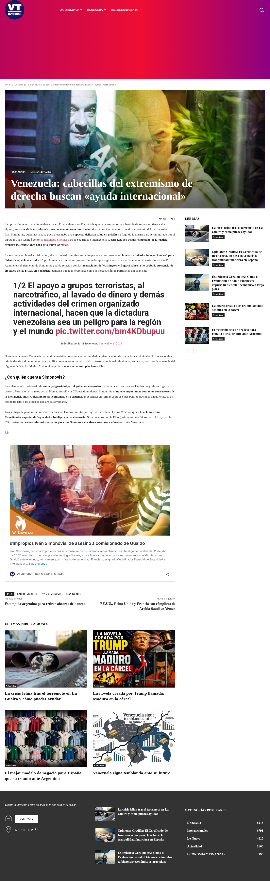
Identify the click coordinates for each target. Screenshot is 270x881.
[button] (261, 10)
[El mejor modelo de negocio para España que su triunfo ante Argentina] (46, 738)
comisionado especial (54, 239)
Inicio (7, 84)
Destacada (20, 84)
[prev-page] (187, 350)
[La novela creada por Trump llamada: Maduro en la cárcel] (134, 659)
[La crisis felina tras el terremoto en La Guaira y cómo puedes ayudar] (46, 659)
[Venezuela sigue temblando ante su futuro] (134, 738)
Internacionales (40, 172)
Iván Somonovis (51, 594)
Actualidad (11, 685)
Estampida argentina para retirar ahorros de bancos (45, 604)
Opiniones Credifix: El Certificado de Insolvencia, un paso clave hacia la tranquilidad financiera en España (237, 256)
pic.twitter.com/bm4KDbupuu (110, 331)
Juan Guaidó (73, 594)
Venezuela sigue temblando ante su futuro (131, 772)
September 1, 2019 (110, 343)
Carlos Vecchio (27, 594)
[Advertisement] (135, 49)
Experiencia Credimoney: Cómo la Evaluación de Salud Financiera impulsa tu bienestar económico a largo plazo (145, 857)
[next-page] (193, 350)
